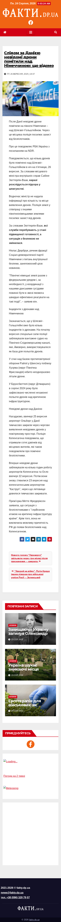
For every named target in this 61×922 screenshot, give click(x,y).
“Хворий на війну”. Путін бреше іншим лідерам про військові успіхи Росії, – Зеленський (30, 574)
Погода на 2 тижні (14, 776)
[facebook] (30, 744)
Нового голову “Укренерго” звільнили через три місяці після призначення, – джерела (29, 558)
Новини (12, 625)
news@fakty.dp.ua (12, 892)
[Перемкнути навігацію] (31, 32)
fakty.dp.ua (34, 919)
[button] (55, 32)
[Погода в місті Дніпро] (30, 761)
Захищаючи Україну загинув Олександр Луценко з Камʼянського (28, 635)
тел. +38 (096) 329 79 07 (15, 897)
